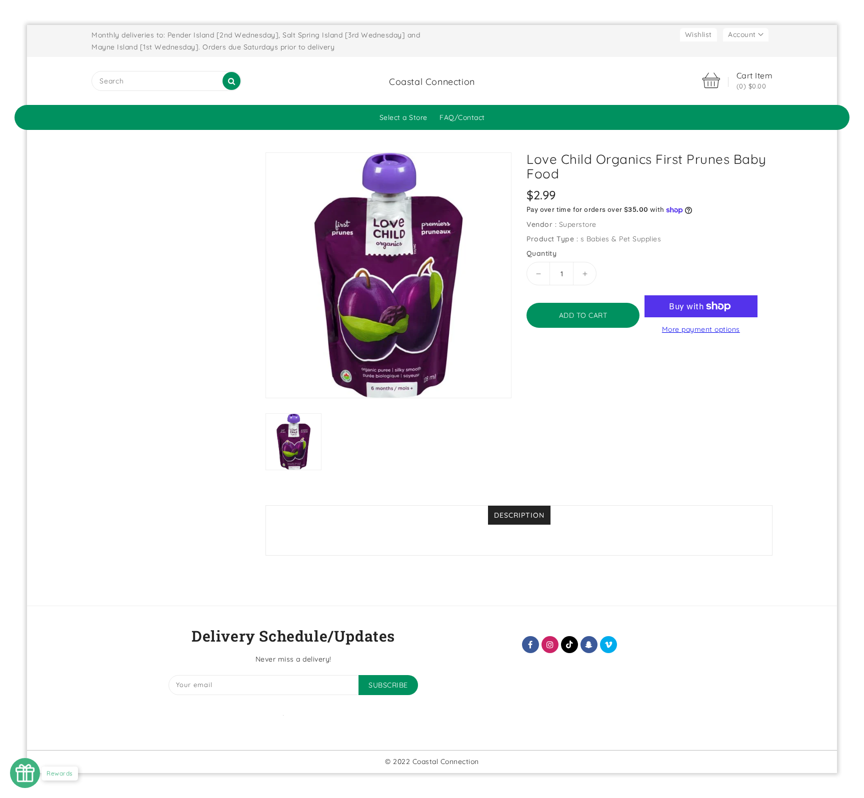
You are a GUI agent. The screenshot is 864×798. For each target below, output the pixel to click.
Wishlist (698, 34)
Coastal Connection (432, 81)
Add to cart (583, 315)
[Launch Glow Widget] (25, 773)
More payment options (701, 329)
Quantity (541, 253)
